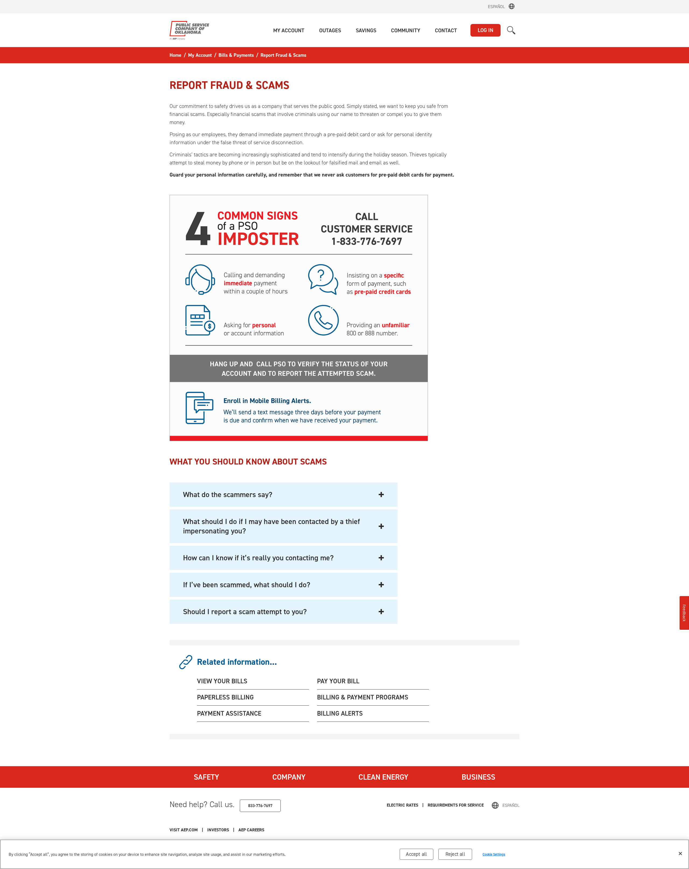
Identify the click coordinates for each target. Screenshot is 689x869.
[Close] (680, 854)
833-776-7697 (260, 805)
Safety (206, 777)
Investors (218, 830)
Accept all (416, 854)
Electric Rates (402, 805)
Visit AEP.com (184, 830)
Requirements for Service (456, 805)
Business (478, 777)
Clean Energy (383, 777)
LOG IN (485, 30)
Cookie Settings (494, 854)
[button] (288, 30)
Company (288, 777)
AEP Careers (251, 830)
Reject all (455, 854)
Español (496, 6)
